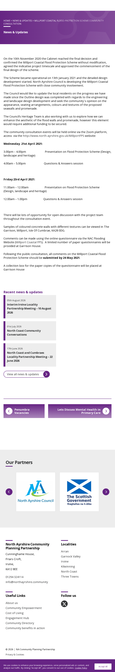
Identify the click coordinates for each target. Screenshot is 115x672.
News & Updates (22, 20)
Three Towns (70, 576)
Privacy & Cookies (15, 654)
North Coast (69, 571)
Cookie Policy (81, 668)
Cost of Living (15, 613)
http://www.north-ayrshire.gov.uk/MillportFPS (53, 136)
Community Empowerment (24, 608)
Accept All (103, 666)
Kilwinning (68, 566)
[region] (57, 665)
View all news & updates (23, 374)
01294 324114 (14, 577)
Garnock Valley (71, 556)
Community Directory (20, 623)
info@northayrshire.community (27, 582)
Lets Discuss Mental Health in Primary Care (79, 411)
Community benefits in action (25, 628)
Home (7, 20)
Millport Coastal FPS (29, 242)
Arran (65, 551)
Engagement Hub (17, 618)
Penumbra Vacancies (22, 411)
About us (12, 603)
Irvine (65, 561)
